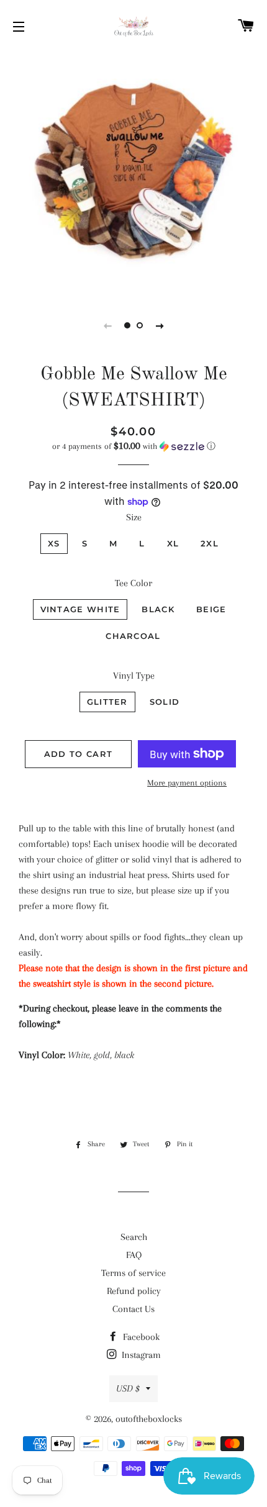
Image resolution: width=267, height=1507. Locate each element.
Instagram (140, 1354)
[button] (133, 446)
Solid (165, 702)
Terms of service (133, 1272)
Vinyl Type (134, 675)
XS (54, 543)
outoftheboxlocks (148, 1418)
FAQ (134, 1254)
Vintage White (80, 609)
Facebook (140, 1336)
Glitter (107, 702)
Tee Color (133, 583)
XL (173, 543)
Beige (211, 609)
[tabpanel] (133, 173)
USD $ (128, 1388)
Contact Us (133, 1309)
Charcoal (133, 636)
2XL (210, 543)
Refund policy (134, 1291)
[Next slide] (159, 325)
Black (158, 609)
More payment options (187, 782)
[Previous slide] (107, 325)
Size (134, 517)
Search (133, 1236)
